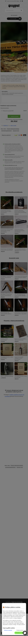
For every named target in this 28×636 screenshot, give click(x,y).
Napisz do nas (25, 633)
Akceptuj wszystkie (19, 632)
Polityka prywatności (8, 630)
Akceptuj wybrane (20, 630)
